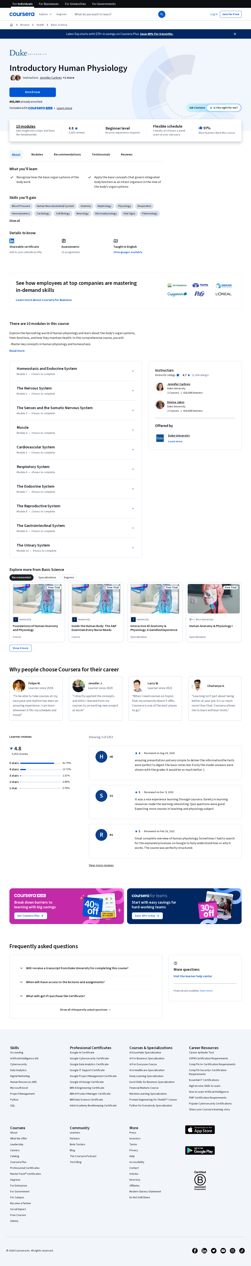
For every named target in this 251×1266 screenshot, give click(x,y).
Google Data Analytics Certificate (89, 1064)
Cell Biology (63, 214)
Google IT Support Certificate (87, 1070)
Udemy (14, 1221)
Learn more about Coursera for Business (44, 300)
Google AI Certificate (82, 1053)
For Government (19, 1192)
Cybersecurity (18, 1064)
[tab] (21, 577)
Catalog (14, 1156)
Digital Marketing (20, 1076)
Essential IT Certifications (204, 1080)
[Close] (234, 33)
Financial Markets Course (144, 1088)
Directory (134, 1180)
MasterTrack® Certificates (25, 1174)
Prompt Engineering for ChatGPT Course (153, 1100)
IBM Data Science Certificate (86, 1100)
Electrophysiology (106, 214)
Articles (133, 1174)
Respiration (144, 206)
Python (14, 1100)
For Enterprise (18, 1186)
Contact (134, 1168)
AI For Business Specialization (146, 1058)
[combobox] (111, 14)
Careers (15, 1150)
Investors (135, 1139)
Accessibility (136, 1162)
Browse (24, 25)
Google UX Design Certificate (87, 1082)
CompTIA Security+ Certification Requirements (207, 1072)
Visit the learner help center (193, 976)
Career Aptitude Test (201, 1053)
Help (132, 1156)
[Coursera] (21, 14)
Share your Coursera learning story (209, 1110)
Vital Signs (129, 214)
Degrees (15, 1180)
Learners (75, 1133)
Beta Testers (77, 1144)
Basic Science (59, 25)
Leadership (16, 1144)
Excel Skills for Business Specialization (152, 1082)
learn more (206, 991)
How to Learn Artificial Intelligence (209, 1092)
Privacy (133, 1150)
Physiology (124, 206)
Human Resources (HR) (23, 1082)
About (16, 154)
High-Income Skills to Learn (204, 1086)
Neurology (82, 214)
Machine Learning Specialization (148, 1094)
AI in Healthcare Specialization (147, 1070)
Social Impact (18, 1209)
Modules (37, 154)
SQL (12, 1106)
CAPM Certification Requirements (208, 1058)
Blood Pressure (21, 206)
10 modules (25, 126)
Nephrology (104, 206)
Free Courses (18, 1215)
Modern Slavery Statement (145, 1192)
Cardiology (43, 214)
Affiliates (134, 1186)
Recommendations (67, 154)
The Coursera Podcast (83, 1156)
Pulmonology (149, 214)
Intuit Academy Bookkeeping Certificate (93, 1106)
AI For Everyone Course (143, 1064)
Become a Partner (20, 1203)
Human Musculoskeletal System (55, 206)
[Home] (11, 24)
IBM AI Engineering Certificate (87, 1088)
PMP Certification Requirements (207, 1098)
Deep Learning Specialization (146, 1076)
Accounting (16, 1053)
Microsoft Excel (19, 1088)
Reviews (126, 154)
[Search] (161, 14)
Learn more (64, 108)
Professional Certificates (25, 1168)
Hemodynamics (21, 214)
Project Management (22, 1094)
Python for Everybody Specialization (150, 1106)
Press (132, 1133)
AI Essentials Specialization (145, 1053)
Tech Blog (76, 1162)
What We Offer (18, 1139)
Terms (133, 1144)
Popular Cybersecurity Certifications (210, 1104)
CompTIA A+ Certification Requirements (212, 1064)
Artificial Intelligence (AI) (24, 1058)
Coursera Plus (18, 1162)
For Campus (17, 1197)
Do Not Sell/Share (139, 1197)
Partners (75, 1139)
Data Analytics (18, 1070)
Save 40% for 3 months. (156, 34)
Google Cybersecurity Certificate (89, 1058)
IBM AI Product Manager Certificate (90, 1094)
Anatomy (86, 206)
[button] (61, 14)
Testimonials (101, 154)
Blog (72, 1150)
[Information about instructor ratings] (177, 375)
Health (40, 25)
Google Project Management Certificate (93, 1076)
